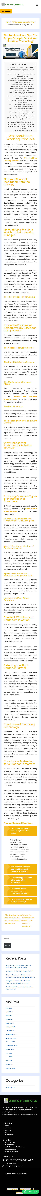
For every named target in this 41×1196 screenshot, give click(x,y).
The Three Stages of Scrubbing (23, 78)
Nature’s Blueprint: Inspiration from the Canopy (22, 71)
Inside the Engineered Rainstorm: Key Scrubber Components (22, 81)
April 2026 (9, 1019)
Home (8, 22)
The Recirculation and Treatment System (23, 93)
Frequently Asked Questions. (23, 130)
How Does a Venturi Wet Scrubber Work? (19, 971)
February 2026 (10, 1027)
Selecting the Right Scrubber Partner (22, 122)
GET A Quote (6, 11)
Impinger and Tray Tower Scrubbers (23, 116)
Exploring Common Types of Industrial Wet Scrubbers (22, 101)
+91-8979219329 (11, 1163)
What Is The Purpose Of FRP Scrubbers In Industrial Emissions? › (28, 920)
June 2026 (9, 1012)
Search (6, 939)
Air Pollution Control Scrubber (15, 1147)
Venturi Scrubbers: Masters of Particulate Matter (24, 109)
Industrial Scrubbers (29, 1114)
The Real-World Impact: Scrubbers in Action (22, 119)
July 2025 (9, 1053)
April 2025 (9, 1064)
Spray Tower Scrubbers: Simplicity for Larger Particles (23, 113)
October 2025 (10, 1042)
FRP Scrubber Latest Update (23, 22)
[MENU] (37, 4)
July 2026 (9, 1008)
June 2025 (9, 1057)
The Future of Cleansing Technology (22, 124)
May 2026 (9, 1016)
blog (6, 1132)
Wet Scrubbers (17, 1114)
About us (8, 1128)
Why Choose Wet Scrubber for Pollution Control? (22, 97)
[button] (30, 1192)
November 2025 (11, 1038)
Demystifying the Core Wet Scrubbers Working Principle (22, 75)
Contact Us (9, 1135)
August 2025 (10, 1049)
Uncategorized (11, 1087)
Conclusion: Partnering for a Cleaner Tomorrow (22, 127)
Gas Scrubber (9, 1145)
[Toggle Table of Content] (32, 64)
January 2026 (10, 1031)
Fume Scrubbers (10, 1149)
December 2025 (11, 1034)
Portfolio (8, 1130)
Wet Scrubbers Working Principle (20, 68)
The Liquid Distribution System (23, 86)
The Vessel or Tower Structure (23, 84)
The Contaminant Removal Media (23, 88)
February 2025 (10, 1068)
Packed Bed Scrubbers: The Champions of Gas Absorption (23, 105)
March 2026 (9, 1023)
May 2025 (9, 1061)
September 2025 (11, 1046)
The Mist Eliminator (24, 90)
